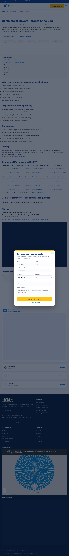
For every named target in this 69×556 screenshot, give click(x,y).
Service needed (21, 281)
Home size (37, 274)
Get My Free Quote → (34, 299)
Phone (36, 261)
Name (18, 261)
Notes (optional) (21, 287)
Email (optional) (21, 267)
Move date (19, 274)
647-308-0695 (36, 302)
